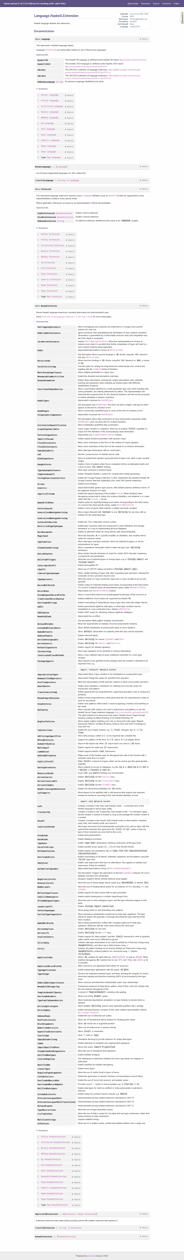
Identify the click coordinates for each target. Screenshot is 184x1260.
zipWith (97, 369)
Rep (48, 157)
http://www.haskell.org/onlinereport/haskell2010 (86, 66)
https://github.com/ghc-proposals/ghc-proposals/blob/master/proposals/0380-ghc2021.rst (103, 71)
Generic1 (115, 643)
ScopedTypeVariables (103, 435)
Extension (50, 50)
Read (43, 146)
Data (43, 135)
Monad (139, 957)
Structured (47, 106)
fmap (130, 960)
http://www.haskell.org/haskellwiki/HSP (131, 712)
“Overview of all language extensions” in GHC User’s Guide (67, 316)
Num (130, 886)
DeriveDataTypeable (120, 868)
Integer (82, 889)
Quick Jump (133, 3)
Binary (44, 112)
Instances (145, 3)
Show (43, 151)
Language (53, 95)
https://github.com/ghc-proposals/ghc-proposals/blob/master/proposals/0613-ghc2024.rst (103, 77)
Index (176, 3)
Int (142, 886)
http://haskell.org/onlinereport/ (133, 59)
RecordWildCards (125, 505)
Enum (43, 1182)
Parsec (44, 95)
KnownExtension (64, 213)
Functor (106, 777)
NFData (44, 117)
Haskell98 (113, 195)
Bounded (45, 1176)
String (59, 82)
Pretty (44, 100)
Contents (166, 3)
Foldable (106, 785)
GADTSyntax (124, 609)
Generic (45, 140)
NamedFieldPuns (138, 587)
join (140, 960)
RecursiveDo (116, 350)
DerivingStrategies (88, 1012)
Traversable (108, 781)
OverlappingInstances (96, 341)
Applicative (118, 957)
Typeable (109, 639)
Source (156, 3)
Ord (43, 129)
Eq (42, 123)
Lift (104, 932)
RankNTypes (107, 400)
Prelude (119, 493)
